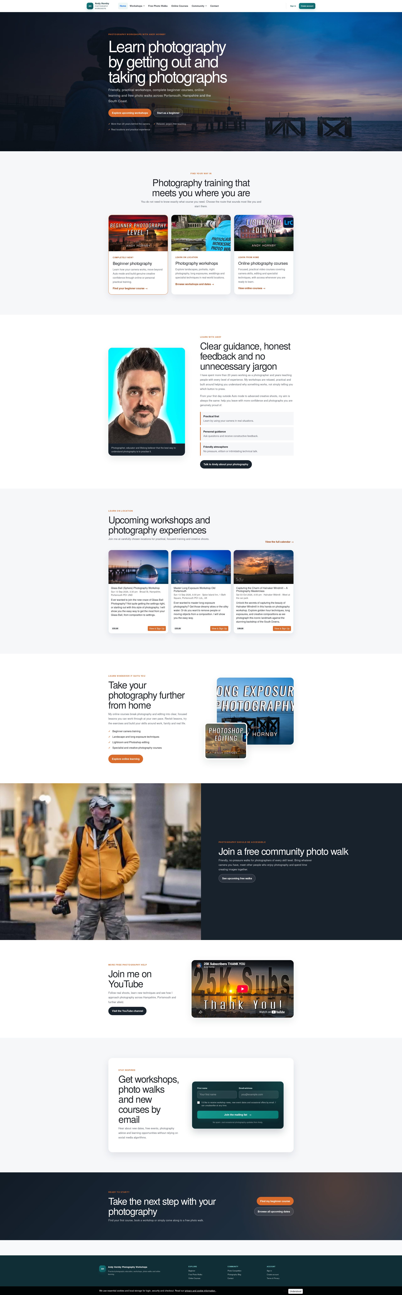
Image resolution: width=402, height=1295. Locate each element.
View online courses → (251, 288)
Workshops (136, 5)
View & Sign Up (156, 628)
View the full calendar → (279, 542)
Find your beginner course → (130, 288)
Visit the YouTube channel (127, 1011)
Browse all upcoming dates (274, 1211)
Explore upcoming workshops (130, 113)
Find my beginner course (275, 1201)
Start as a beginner (168, 113)
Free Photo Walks (158, 5)
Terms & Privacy (273, 1278)
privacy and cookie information (200, 1290)
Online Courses (179, 5)
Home (123, 5)
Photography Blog (234, 1274)
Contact (214, 5)
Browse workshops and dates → (194, 284)
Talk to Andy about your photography (226, 464)
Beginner (191, 1270)
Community (198, 5)
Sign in (293, 6)
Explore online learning (126, 759)
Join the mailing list (237, 1114)
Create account (307, 6)
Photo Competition (234, 1270)
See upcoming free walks (237, 878)
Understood (295, 1291)
